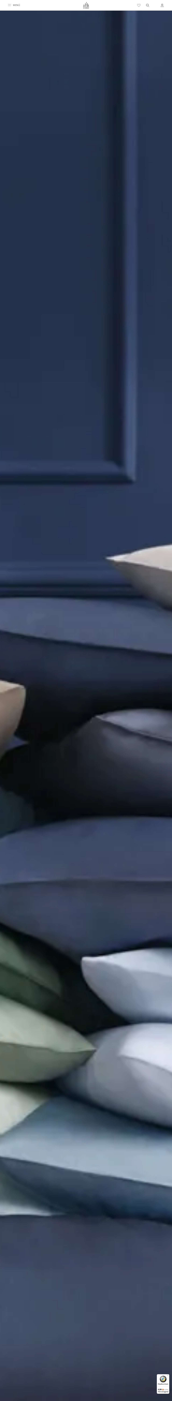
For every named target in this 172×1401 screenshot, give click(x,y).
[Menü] (167, 1375)
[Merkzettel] (139, 5)
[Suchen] (147, 5)
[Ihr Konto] (162, 5)
